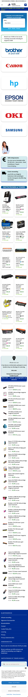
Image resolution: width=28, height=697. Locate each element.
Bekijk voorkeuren (14, 691)
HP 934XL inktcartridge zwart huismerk (6, 206)
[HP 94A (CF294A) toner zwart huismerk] (21, 331)
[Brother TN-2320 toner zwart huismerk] (21, 304)
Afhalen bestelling (6, 617)
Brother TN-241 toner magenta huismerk (20, 206)
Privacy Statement (17, 694)
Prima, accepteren (14, 682)
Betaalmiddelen (5, 623)
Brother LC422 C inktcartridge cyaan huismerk (6, 233)
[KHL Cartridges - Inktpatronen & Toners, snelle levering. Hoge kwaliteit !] (14, 4)
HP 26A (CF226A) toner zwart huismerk (6, 286)
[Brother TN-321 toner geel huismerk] (21, 277)
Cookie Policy (9, 694)
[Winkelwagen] (25, 5)
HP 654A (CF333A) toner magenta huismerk (6, 340)
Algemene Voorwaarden (8, 620)
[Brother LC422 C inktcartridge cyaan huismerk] (7, 224)
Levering (3, 632)
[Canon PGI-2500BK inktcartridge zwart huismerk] (21, 224)
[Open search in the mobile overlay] (14, 664)
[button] (26, 668)
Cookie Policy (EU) (6, 629)
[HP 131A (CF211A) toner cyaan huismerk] (21, 250)
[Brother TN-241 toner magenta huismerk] (21, 197)
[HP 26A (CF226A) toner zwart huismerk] (7, 277)
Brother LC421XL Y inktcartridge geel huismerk (7, 313)
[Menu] (2, 5)
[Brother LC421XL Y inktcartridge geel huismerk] (7, 304)
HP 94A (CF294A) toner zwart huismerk (20, 340)
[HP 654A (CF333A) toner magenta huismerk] (7, 331)
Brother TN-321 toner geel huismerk (20, 286)
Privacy (3, 635)
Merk (5, 20)
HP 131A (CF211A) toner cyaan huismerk (20, 259)
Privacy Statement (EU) (7, 637)
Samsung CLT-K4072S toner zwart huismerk (6, 259)
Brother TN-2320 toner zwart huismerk (20, 313)
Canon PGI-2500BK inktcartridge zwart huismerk (20, 233)
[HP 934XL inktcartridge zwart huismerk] (7, 197)
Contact (3, 626)
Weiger (14, 687)
